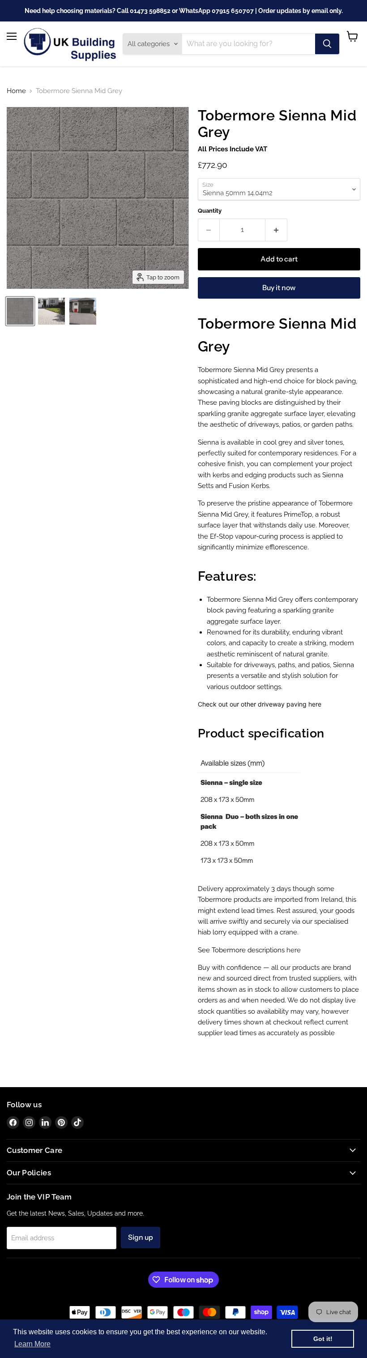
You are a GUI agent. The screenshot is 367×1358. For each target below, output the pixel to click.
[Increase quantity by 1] (276, 229)
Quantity (210, 210)
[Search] (327, 44)
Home (16, 91)
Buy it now (278, 287)
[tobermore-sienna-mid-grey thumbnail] (20, 311)
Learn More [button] (32, 1344)
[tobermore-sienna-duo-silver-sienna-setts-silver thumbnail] (51, 311)
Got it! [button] (323, 1338)
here (314, 704)
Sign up (140, 1237)
